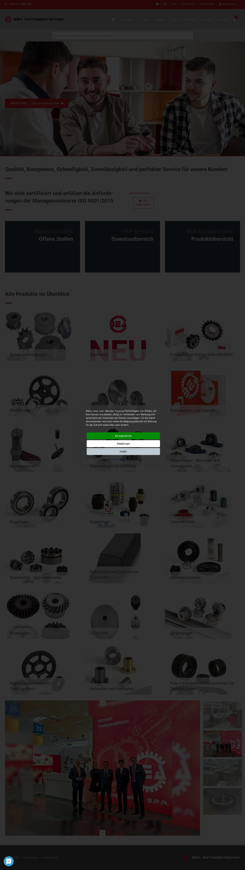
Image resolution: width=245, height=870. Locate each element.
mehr (123, 451)
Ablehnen (123, 443)
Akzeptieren (123, 435)
